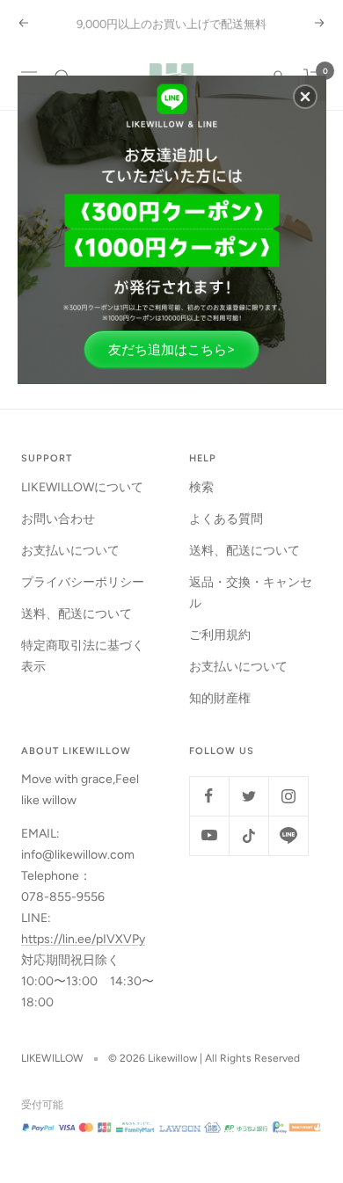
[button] (305, 96)
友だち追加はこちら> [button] (171, 349)
